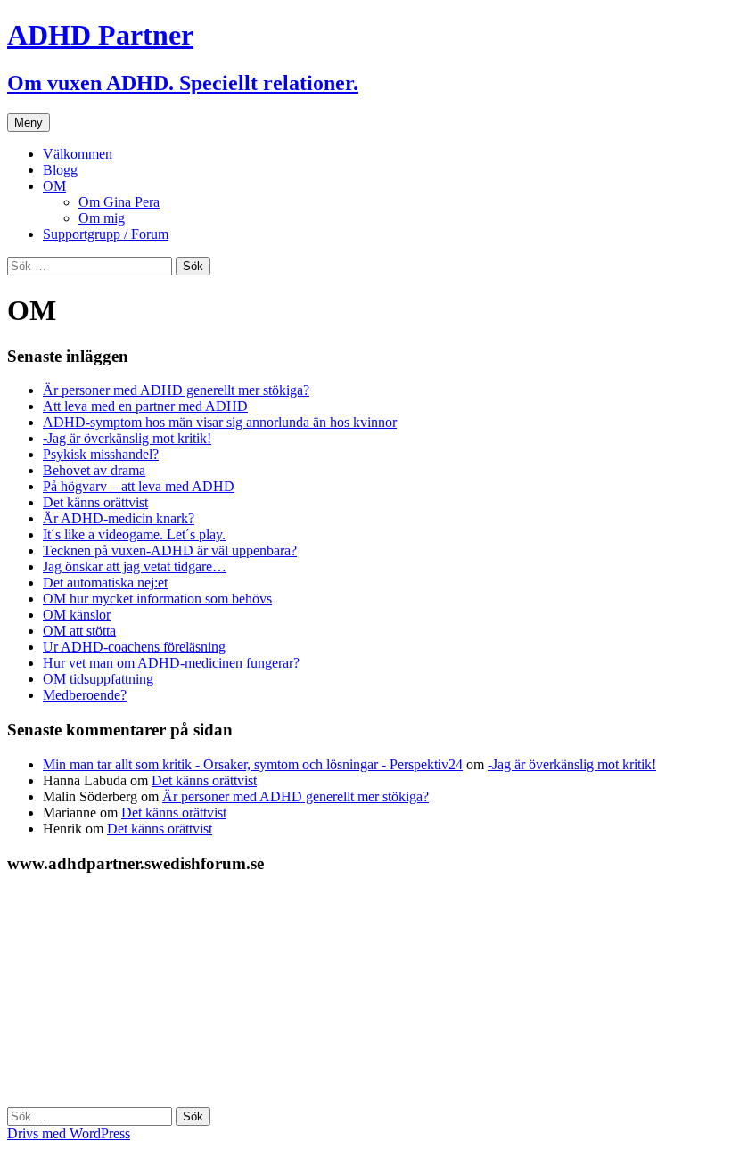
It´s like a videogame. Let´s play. (134, 534)
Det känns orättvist (95, 502)
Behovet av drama (94, 470)
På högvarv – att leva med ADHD (138, 486)
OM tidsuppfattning (98, 678)
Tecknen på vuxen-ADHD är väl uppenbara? (170, 550)
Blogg (60, 169)
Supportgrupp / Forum (105, 234)
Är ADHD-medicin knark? (118, 518)
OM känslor (77, 614)
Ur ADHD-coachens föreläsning (134, 646)
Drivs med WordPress (68, 1133)
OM (54, 185)
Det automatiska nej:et (105, 582)
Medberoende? (85, 694)
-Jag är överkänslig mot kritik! (127, 438)
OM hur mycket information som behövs (157, 598)
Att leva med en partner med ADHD (145, 406)
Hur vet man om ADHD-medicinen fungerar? (171, 662)
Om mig (101, 218)
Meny (28, 122)
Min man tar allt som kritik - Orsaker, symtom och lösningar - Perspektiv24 (253, 764)
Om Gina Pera (119, 201)
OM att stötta (79, 630)
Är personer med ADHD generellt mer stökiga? (176, 390)
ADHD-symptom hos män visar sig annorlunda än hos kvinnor (220, 422)
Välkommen (77, 153)
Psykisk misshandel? (101, 454)
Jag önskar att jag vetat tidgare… (134, 566)
